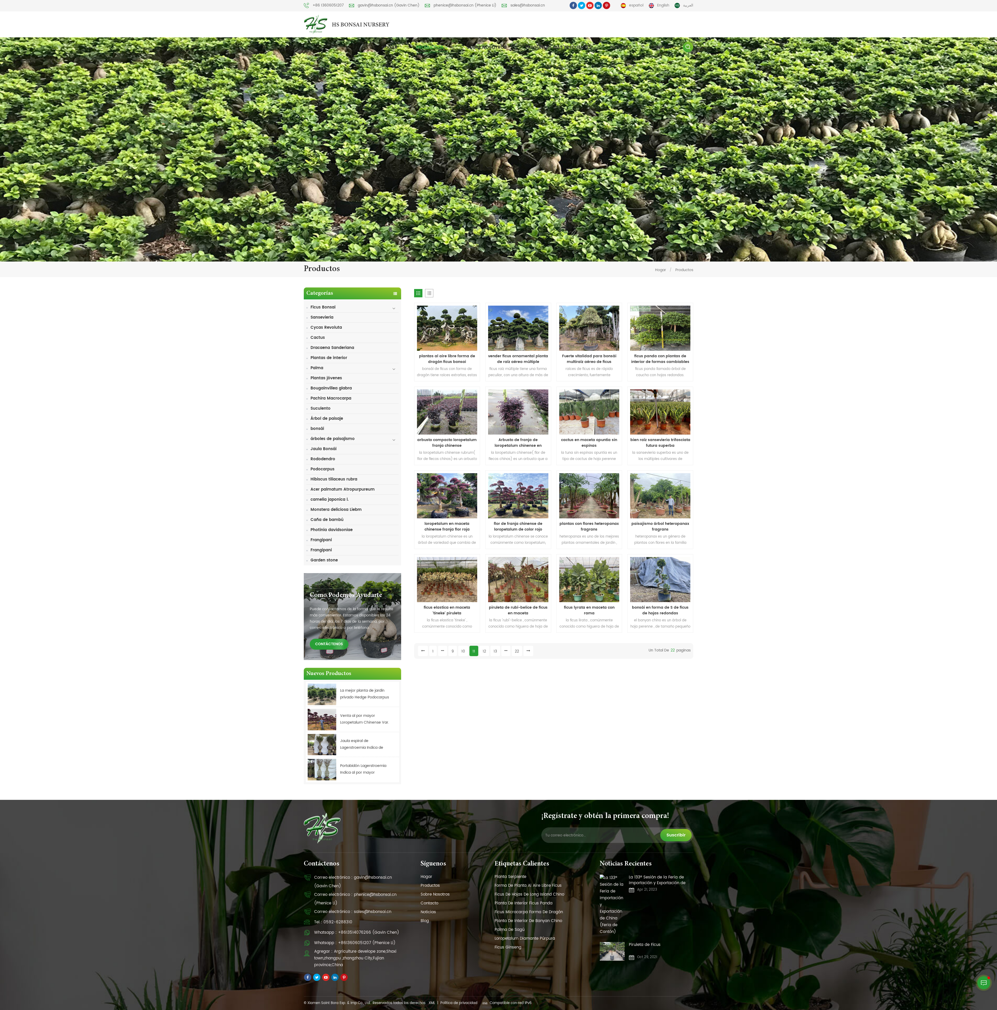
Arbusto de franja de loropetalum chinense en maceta (518, 443)
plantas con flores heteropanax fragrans (589, 526)
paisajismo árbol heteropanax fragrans (660, 526)
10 (463, 651)
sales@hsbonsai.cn (527, 5)
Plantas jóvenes (326, 378)
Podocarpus (322, 469)
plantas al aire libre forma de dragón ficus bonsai (447, 359)
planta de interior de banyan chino (528, 921)
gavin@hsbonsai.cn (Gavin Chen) (389, 5)
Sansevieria (322, 317)
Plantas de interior (329, 358)
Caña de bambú (327, 520)
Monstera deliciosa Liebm (336, 509)
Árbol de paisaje (327, 418)
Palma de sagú (509, 929)
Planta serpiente (510, 877)
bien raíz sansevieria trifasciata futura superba (660, 443)
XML (432, 1003)
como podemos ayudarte (346, 595)
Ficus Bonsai (323, 307)
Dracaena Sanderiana (332, 348)
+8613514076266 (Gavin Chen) (368, 932)
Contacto (663, 47)
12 (484, 651)
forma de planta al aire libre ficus (528, 885)
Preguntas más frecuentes (559, 47)
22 (517, 651)
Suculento (321, 408)
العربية (688, 5)
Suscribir (675, 835)
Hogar (390, 47)
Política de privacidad (458, 1003)
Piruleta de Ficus (645, 945)
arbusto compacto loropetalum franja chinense (447, 443)
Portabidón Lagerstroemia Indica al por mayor (363, 769)
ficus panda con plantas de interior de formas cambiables (660, 359)
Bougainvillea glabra (331, 388)
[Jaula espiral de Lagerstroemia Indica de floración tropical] (322, 744)
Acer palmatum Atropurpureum (343, 489)
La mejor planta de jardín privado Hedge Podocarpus (364, 694)
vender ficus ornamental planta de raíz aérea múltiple (518, 359)
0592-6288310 (338, 922)
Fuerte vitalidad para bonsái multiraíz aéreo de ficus (589, 359)
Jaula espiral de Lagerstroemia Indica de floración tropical (361, 744)
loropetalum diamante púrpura (525, 938)
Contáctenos (329, 644)
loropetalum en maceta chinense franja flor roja (447, 526)
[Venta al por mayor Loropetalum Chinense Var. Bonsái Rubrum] (322, 719)
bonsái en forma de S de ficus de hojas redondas (660, 610)
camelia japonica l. (330, 499)
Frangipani (321, 540)
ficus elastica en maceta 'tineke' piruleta (447, 610)
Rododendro (323, 459)
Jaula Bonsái (323, 449)
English (663, 5)
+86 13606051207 (328, 5)
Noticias (621, 47)
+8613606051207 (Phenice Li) (366, 943)
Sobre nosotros (487, 47)
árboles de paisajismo (333, 439)
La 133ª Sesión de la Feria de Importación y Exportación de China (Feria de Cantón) (657, 880)
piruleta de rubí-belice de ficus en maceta (518, 610)
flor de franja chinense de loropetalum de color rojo (518, 526)
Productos (429, 47)
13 (495, 651)
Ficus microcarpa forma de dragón (529, 912)
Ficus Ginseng (508, 947)
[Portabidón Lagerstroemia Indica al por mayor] (322, 769)
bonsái (317, 428)
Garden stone (324, 560)
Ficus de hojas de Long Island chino (529, 894)
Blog (425, 921)
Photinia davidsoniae (332, 530)
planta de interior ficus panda (524, 903)
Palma (317, 368)
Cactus (318, 337)
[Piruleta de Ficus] (612, 951)
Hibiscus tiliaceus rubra (334, 479)
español (636, 5)
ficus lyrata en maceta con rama (589, 610)
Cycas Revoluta (326, 327)
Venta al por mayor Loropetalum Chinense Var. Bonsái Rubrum (364, 719)
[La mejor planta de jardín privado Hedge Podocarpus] (322, 694)
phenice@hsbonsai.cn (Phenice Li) (465, 5)
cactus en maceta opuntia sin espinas (589, 443)
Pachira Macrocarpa (331, 398)
